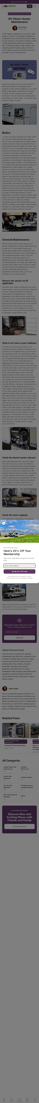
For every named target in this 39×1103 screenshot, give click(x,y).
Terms (30, 578)
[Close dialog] (3, 523)
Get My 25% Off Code (19, 571)
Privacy (24, 578)
